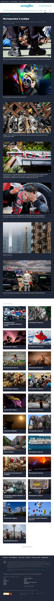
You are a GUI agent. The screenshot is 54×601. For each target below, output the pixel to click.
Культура (26, 10)
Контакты (5, 557)
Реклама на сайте (36, 557)
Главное (5, 10)
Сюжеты (42, 10)
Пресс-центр (22, 557)
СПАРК (4, 579)
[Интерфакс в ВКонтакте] (29, 586)
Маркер (4, 583)
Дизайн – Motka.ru (40, 593)
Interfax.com (21, 1)
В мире (13, 10)
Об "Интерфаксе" (14, 1)
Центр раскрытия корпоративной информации (30, 583)
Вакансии (28, 557)
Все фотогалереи (27, 546)
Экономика (17, 10)
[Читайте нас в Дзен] (25, 586)
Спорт (22, 10)
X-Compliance (6, 581)
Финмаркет (37, 1)
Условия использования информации (27, 593)
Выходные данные (23, 594)
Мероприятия (45, 557)
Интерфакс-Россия (29, 1)
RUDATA (25, 581)
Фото (45, 10)
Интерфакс (27, 6)
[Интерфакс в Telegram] (27, 586)
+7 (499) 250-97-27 (10, 570)
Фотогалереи (6, 15)
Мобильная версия (5, 1)
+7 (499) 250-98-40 (39, 569)
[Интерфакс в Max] (33, 586)
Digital (33, 10)
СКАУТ (4, 582)
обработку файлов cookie (17, 567)
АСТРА (4, 584)
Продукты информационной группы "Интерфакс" (22, 574)
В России (9, 10)
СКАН (25, 579)
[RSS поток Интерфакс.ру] (31, 586)
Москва (30, 10)
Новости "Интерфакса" (28, 578)
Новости (37, 10)
